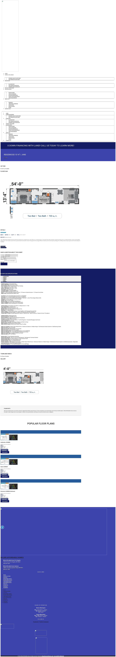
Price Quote (5, 452)
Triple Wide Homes (7, 581)
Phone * (2, 259)
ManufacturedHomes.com (47, 655)
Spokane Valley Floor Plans (15, 78)
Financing (11, 102)
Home (6, 73)
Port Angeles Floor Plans (14, 79)
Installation (11, 136)
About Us (7, 99)
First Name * (3, 255)
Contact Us (7, 108)
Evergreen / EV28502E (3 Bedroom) (8, 491)
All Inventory (12, 84)
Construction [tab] (6, 276)
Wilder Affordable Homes (12, 557)
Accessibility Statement (59, 655)
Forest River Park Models (14, 96)
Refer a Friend (12, 106)
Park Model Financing (13, 103)
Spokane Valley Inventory (14, 86)
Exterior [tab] (5, 277)
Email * (2, 257)
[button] (5, 157)
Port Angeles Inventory (14, 85)
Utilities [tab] (4, 279)
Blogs (10, 107)
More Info (4, 450)
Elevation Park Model (13, 95)
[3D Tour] (13, 440)
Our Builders (8, 89)
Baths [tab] (4, 280)
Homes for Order (9, 74)
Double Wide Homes (7, 579)
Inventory (7, 80)
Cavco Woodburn (12, 127)
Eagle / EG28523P (4, 466)
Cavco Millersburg (13, 97)
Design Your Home (9, 87)
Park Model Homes (7, 582)
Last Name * (3, 256)
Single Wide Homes (7, 578)
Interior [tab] (4, 278)
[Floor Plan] (5, 440)
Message (2, 262)
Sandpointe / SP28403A (5, 442)
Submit (4, 263)
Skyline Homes (12, 92)
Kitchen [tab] (4, 281)
